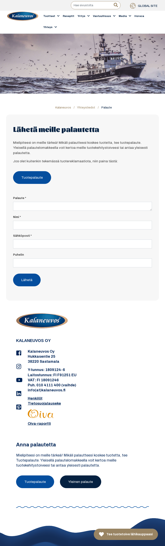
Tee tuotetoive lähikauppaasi (129, 534)
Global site (147, 5)
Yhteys (48, 27)
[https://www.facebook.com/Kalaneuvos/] (19, 353)
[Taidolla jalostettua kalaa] (22, 22)
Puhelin (18, 254)
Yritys (81, 16)
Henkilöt (35, 398)
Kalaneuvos (63, 107)
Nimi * (17, 217)
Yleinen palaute (80, 482)
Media (123, 16)
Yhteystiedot (86, 107)
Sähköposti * (22, 235)
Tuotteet (49, 16)
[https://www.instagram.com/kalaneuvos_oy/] (19, 367)
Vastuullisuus (102, 16)
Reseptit (68, 16)
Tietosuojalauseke (44, 403)
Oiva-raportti (39, 424)
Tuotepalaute (32, 177)
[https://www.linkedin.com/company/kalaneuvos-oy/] (19, 394)
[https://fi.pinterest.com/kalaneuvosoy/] (19, 407)
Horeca (139, 16)
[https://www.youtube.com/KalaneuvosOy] (19, 380)
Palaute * (19, 198)
